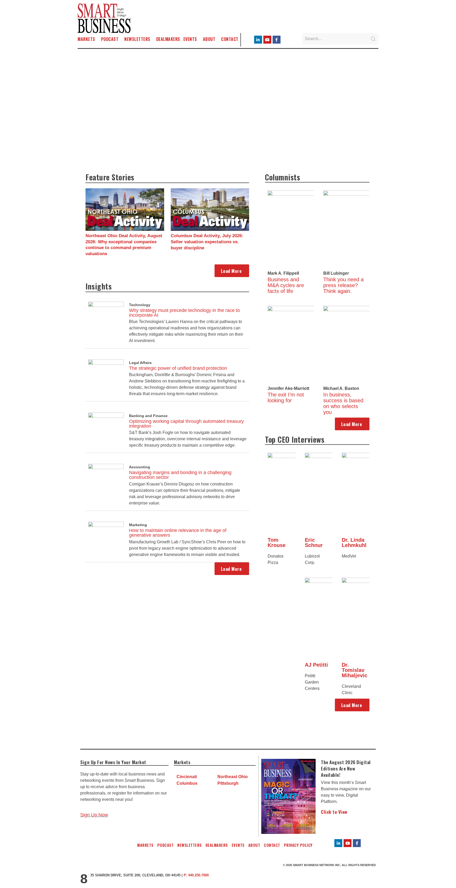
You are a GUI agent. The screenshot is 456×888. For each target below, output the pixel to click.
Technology (139, 305)
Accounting (139, 467)
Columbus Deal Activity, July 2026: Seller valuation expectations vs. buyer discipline (207, 241)
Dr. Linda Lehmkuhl (354, 542)
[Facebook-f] (277, 40)
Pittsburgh (228, 783)
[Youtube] (267, 40)
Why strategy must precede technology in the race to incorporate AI (184, 313)
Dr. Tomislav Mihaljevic (354, 670)
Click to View (334, 811)
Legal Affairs (140, 363)
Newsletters (137, 39)
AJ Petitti (316, 665)
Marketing (138, 525)
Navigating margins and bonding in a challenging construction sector (180, 475)
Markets (86, 39)
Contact (230, 39)
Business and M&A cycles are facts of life (286, 285)
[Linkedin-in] (258, 40)
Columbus (187, 783)
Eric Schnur (314, 542)
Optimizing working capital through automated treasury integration (186, 424)
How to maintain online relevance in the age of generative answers (177, 533)
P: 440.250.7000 (196, 875)
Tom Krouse (277, 542)
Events (190, 39)
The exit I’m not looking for (286, 397)
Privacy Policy (298, 845)
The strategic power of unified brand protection (178, 368)
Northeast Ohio (232, 776)
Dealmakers (168, 39)
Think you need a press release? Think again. (343, 285)
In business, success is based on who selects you (343, 403)
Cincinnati (187, 776)
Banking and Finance (148, 416)
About (209, 39)
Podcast (110, 39)
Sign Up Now (94, 814)
